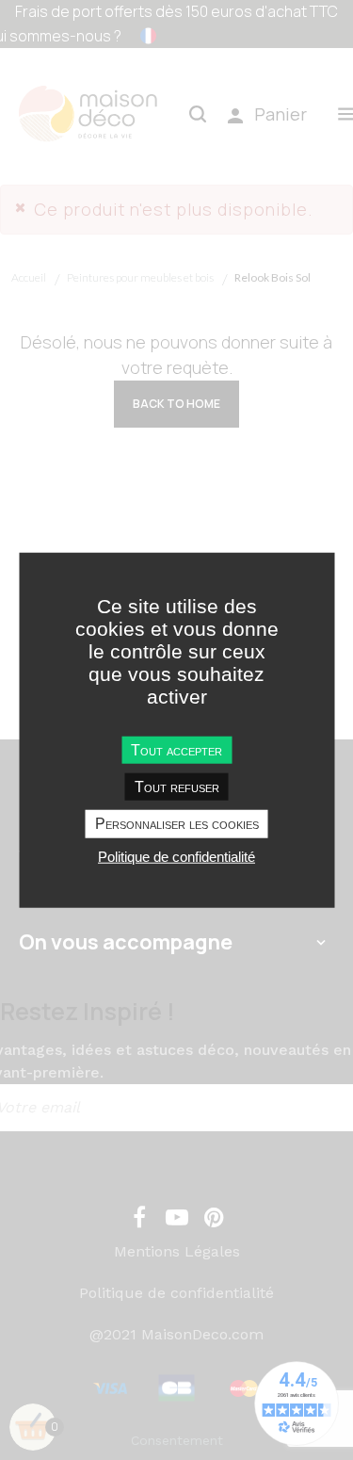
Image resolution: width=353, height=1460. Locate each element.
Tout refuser (177, 787)
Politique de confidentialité (176, 856)
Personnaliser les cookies (177, 824)
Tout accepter (176, 750)
